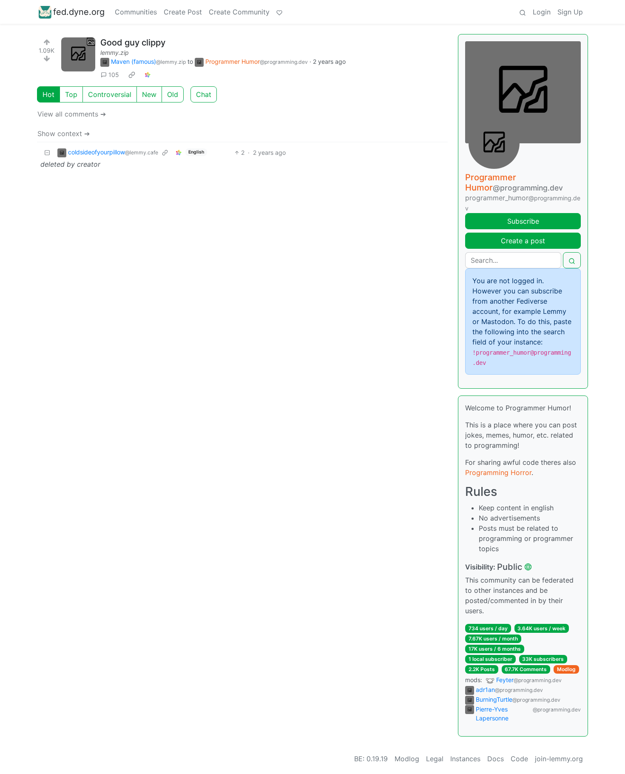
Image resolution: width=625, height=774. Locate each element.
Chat (203, 94)
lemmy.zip (114, 52)
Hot (48, 94)
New (149, 94)
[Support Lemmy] (279, 11)
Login (542, 12)
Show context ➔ (63, 133)
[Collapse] (47, 152)
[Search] (522, 11)
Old (172, 94)
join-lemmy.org (559, 758)
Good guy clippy (132, 42)
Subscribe (523, 221)
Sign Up (570, 12)
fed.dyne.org (79, 12)
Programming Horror (498, 472)
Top (71, 94)
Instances (465, 758)
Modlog (566, 669)
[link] (132, 75)
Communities (136, 12)
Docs (495, 758)
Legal (434, 758)
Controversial (109, 94)
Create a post (523, 240)
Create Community (239, 12)
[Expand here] (78, 54)
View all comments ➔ (71, 114)
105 (113, 74)
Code (519, 758)
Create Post (183, 12)
